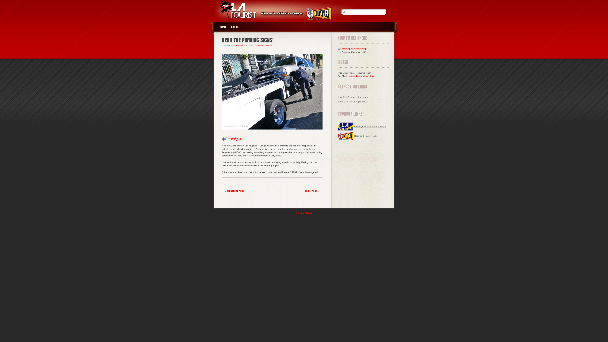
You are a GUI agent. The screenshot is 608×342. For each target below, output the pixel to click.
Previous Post (235, 191)
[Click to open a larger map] (352, 48)
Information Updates (263, 45)
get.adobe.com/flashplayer (362, 76)
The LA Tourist (237, 45)
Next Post (311, 191)
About (234, 27)
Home (223, 27)
